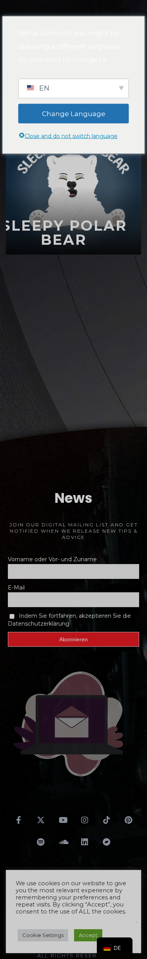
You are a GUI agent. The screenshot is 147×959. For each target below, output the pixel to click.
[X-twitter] (41, 820)
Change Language (73, 113)
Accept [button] (88, 935)
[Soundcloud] (63, 842)
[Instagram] (85, 820)
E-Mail (16, 587)
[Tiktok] (107, 820)
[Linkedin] (85, 842)
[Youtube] (63, 820)
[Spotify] (41, 842)
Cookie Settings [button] (43, 935)
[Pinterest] (129, 820)
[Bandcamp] (107, 842)
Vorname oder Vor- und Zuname (52, 559)
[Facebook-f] (19, 820)
